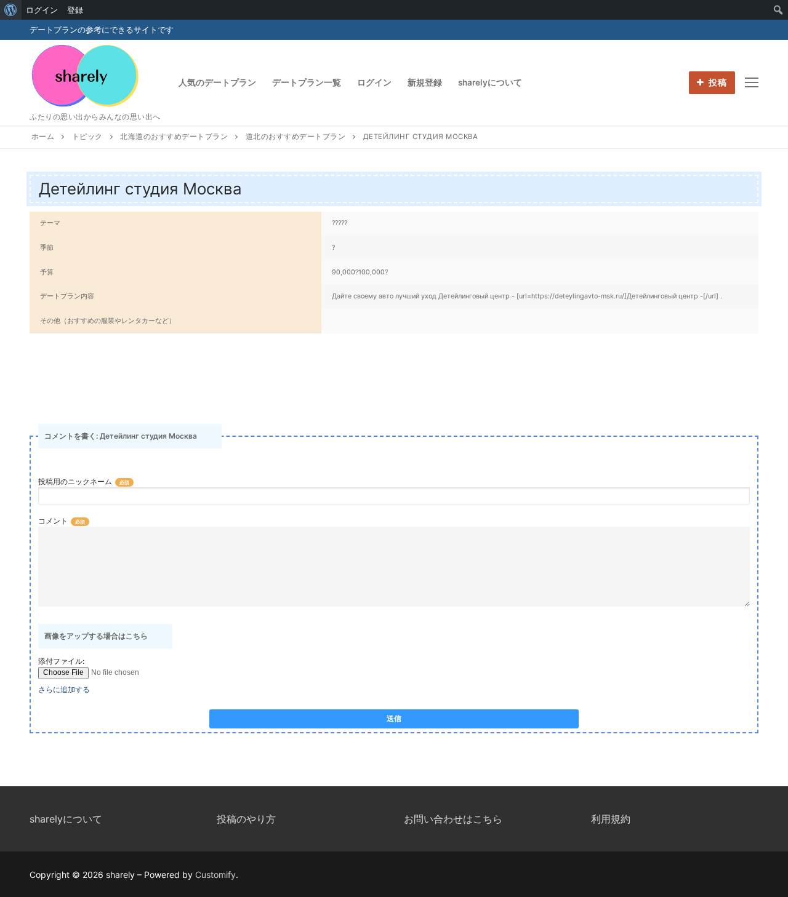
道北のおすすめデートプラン (296, 136)
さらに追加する (64, 689)
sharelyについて (66, 819)
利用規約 (610, 819)
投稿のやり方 (246, 819)
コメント (53, 520)
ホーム (43, 136)
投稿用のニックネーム (75, 481)
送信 (394, 718)
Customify (215, 874)
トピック (87, 136)
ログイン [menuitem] (42, 10)
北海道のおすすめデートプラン (174, 136)
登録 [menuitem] (75, 10)
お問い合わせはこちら (453, 819)
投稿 (717, 82)
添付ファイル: (61, 661)
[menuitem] (11, 10)
